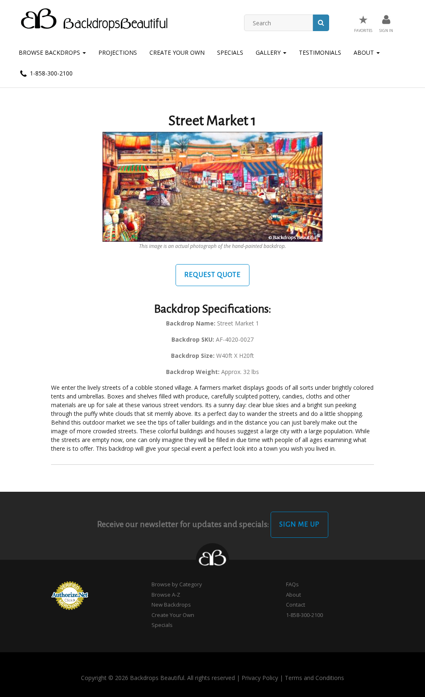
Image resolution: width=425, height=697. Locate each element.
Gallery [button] (269, 52)
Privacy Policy (260, 678)
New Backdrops (171, 604)
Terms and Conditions (314, 678)
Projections (117, 52)
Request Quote (212, 275)
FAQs (292, 584)
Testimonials (320, 52)
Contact (295, 604)
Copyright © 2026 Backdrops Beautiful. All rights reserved (158, 678)
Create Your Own (177, 52)
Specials (230, 52)
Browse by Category (176, 584)
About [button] (365, 52)
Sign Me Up (299, 524)
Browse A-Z (165, 594)
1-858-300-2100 (50, 73)
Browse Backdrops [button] (50, 52)
